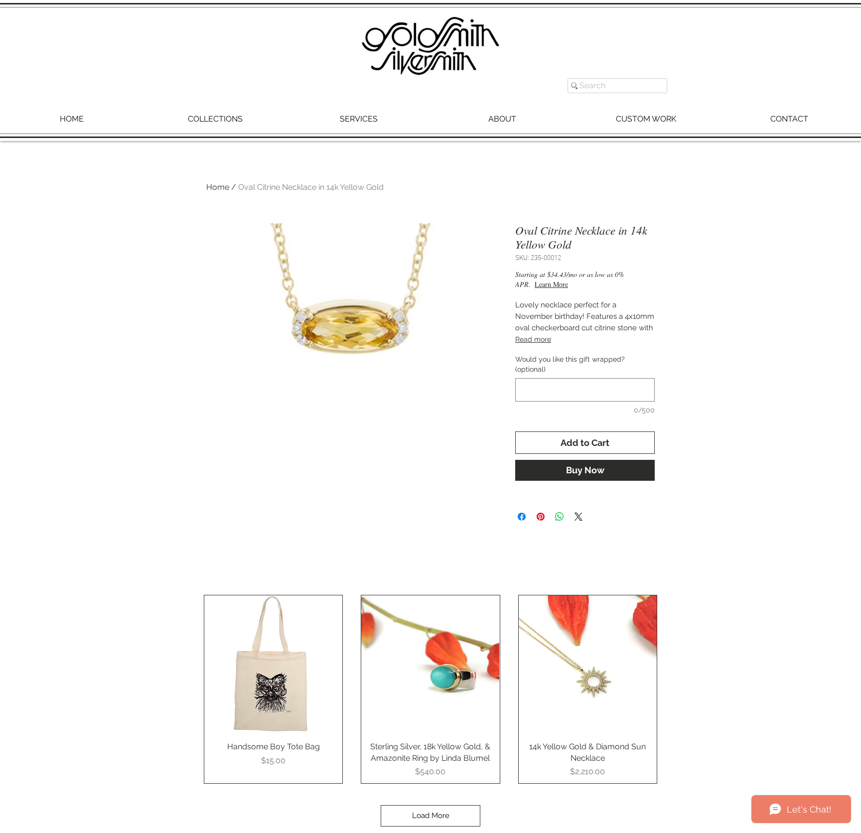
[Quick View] (273, 664)
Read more (533, 339)
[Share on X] (578, 517)
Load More (430, 815)
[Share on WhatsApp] (560, 517)
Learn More (586, 284)
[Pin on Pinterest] (541, 517)
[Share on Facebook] (522, 517)
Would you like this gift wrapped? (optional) (570, 364)
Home (217, 187)
